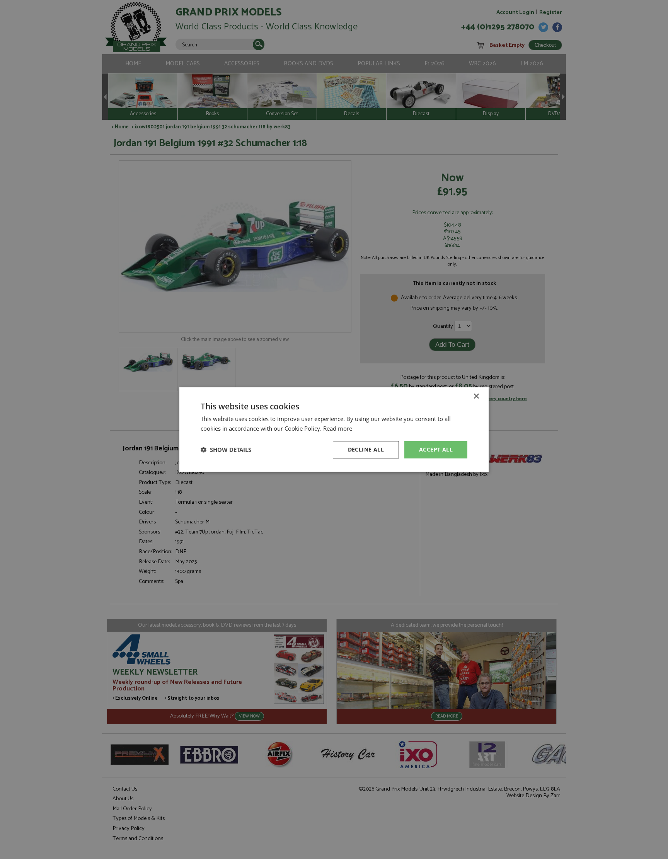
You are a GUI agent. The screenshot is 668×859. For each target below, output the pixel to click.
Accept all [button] (436, 449)
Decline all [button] (366, 449)
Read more (337, 428)
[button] (226, 449)
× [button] (476, 396)
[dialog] (334, 429)
